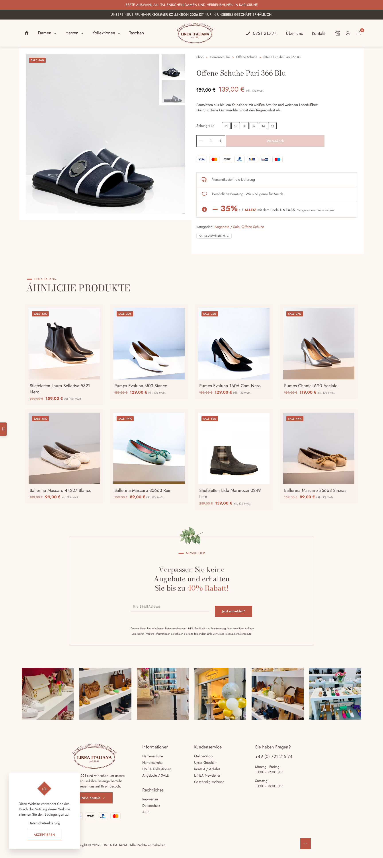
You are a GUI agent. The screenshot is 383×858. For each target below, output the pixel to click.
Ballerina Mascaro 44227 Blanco (61, 490)
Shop (199, 57)
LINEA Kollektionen (156, 769)
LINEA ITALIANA (114, 845)
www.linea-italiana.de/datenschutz (232, 634)
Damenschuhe (152, 756)
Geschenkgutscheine (209, 781)
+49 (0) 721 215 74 (274, 756)
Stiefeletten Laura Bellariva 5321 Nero (60, 389)
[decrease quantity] (201, 141)
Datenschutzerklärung (44, 823)
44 (272, 126)
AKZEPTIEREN (44, 834)
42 (254, 126)
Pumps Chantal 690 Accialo (311, 386)
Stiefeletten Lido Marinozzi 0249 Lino (230, 493)
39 (226, 126)
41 (244, 126)
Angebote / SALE (155, 775)
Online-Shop (203, 756)
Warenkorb (275, 140)
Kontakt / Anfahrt (207, 769)
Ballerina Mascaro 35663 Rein (143, 490)
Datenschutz (151, 805)
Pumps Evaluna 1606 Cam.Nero (230, 386)
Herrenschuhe (220, 57)
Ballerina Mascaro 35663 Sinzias (315, 490)
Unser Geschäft (205, 762)
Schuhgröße (205, 125)
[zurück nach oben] (305, 843)
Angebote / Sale (227, 226)
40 (235, 126)
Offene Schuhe (246, 57)
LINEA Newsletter (207, 775)
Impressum (150, 799)
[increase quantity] (220, 141)
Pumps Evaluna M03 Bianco (140, 386)
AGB (145, 812)
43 (263, 126)
